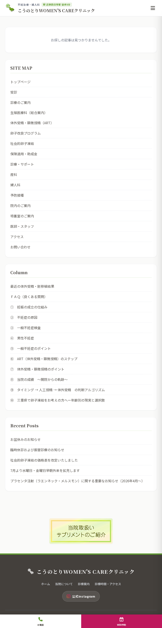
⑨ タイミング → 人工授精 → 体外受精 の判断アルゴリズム (57, 389)
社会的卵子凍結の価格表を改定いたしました (44, 460)
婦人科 (15, 184)
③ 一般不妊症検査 (25, 327)
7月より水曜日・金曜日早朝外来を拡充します (45, 470)
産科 (13, 174)
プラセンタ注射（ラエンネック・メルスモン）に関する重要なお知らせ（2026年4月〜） (77, 480)
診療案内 (84, 584)
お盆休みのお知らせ (25, 439)
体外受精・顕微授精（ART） (32, 122)
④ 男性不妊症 (22, 338)
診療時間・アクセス (108, 584)
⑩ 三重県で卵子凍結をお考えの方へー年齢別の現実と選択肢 (57, 400)
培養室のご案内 (22, 215)
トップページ (20, 81)
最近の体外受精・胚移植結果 (32, 286)
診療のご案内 (20, 102)
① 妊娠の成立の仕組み (28, 306)
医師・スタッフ (22, 226)
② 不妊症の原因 (23, 317)
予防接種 (17, 195)
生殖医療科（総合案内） (28, 112)
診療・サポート (22, 164)
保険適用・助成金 (23, 153)
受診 (13, 92)
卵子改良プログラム (25, 133)
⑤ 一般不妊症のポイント (30, 348)
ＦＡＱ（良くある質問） (28, 296)
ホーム (45, 584)
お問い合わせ (20, 246)
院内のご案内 (20, 205)
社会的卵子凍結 (22, 143)
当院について (64, 584)
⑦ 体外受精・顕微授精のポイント (37, 369)
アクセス (17, 236)
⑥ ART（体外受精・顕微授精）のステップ (43, 358)
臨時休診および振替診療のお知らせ (37, 449)
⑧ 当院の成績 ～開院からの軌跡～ (39, 379)
